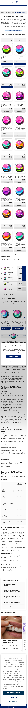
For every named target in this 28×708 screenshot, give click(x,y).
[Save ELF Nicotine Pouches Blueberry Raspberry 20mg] (3, 116)
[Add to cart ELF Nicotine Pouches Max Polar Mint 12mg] (24, 273)
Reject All (13, 697)
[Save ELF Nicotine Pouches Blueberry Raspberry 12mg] (3, 92)
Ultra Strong (11, 407)
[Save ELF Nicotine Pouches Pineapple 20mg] (16, 164)
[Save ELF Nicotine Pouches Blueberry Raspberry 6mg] (16, 116)
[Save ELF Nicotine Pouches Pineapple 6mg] (16, 68)
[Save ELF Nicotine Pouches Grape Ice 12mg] (16, 92)
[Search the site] (13, 2)
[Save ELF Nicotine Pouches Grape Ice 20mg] (3, 187)
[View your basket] (21, 2)
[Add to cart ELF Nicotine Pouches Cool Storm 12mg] (24, 278)
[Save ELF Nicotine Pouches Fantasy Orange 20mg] (16, 140)
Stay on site (13, 361)
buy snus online (7, 536)
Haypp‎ (2, 12)
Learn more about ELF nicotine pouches (13, 34)
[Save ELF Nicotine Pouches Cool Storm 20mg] (3, 140)
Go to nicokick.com (13, 356)
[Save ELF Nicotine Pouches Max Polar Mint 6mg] (16, 187)
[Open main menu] (24, 2)
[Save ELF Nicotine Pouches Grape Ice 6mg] (16, 210)
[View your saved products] (17, 2)
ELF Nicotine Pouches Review (13, 30)
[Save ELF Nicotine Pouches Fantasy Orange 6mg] (3, 232)
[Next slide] (24, 317)
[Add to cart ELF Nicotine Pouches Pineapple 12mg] (24, 268)
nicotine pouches (13, 301)
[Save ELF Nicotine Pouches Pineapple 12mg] (3, 45)
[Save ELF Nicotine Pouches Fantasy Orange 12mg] (3, 210)
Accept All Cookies (13, 692)
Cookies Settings (13, 701)
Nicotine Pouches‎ (10, 12)
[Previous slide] (2, 317)
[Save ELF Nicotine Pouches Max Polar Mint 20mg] (3, 164)
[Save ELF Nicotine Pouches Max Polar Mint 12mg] (16, 45)
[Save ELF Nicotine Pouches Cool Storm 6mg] (16, 232)
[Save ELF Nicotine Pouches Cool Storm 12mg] (3, 68)
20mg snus (6, 418)
